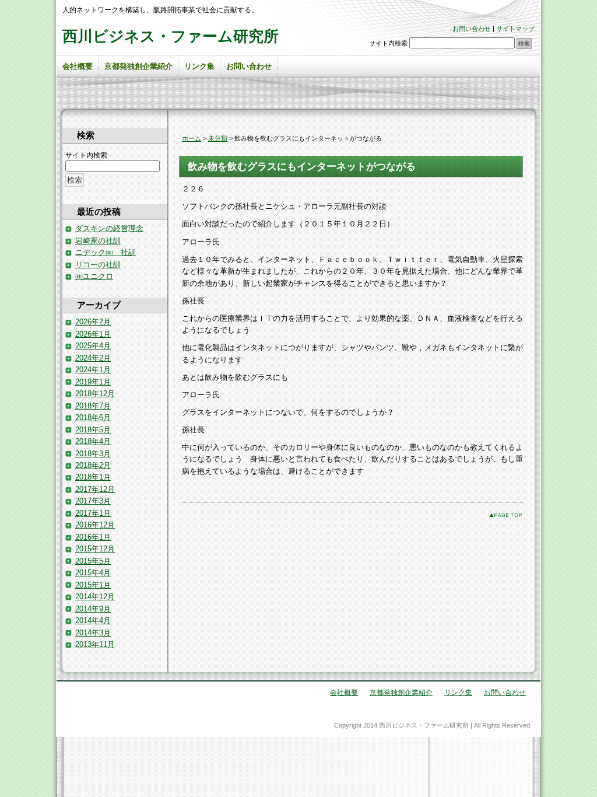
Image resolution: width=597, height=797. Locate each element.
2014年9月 (93, 608)
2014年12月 (95, 596)
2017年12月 (95, 489)
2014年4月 (93, 620)
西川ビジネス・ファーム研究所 (170, 36)
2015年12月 (95, 548)
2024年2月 (93, 358)
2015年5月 (93, 561)
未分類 (217, 138)
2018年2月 (93, 465)
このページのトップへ (505, 515)
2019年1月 (93, 381)
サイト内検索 (388, 43)
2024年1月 (93, 369)
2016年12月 (95, 524)
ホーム (191, 138)
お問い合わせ (471, 28)
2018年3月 (93, 453)
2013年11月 (95, 644)
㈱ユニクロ (94, 276)
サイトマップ (515, 28)
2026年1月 (93, 334)
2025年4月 (93, 345)
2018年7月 (93, 405)
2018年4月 (93, 441)
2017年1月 (93, 513)
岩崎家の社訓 (98, 240)
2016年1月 (93, 537)
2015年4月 (93, 572)
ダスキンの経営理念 (109, 228)
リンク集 (199, 66)
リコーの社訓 (98, 264)
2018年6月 (93, 417)
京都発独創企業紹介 (138, 66)
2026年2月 (93, 321)
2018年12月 (95, 393)
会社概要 (77, 66)
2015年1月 (93, 585)
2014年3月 (93, 632)
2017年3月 (93, 501)
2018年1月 (93, 477)
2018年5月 (93, 429)
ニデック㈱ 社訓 (105, 252)
